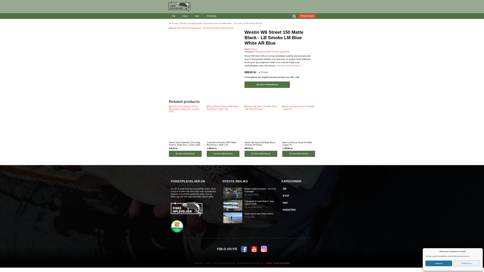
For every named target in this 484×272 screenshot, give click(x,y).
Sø (173, 16)
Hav (197, 16)
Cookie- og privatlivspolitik (277, 263)
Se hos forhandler (267, 85)
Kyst (185, 16)
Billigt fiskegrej (307, 16)
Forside (175, 23)
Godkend (439, 263)
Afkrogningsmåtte (195, 23)
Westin (254, 49)
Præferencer (467, 263)
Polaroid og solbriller (280, 52)
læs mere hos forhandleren (289, 66)
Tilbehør (183, 23)
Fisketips (211, 16)
